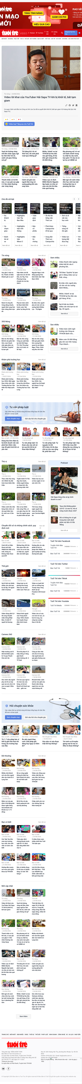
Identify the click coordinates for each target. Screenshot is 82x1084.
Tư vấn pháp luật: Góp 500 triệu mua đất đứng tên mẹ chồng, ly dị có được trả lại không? (71, 447)
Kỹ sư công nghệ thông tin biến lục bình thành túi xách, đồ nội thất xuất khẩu (23, 777)
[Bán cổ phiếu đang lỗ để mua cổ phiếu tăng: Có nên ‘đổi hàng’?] (23, 857)
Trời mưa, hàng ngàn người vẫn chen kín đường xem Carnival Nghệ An (38, 511)
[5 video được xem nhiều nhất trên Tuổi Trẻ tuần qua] (38, 829)
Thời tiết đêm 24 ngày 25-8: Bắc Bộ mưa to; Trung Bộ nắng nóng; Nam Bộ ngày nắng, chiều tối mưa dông (38, 908)
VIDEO (23, 33)
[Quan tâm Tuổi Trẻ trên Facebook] (8, 1068)
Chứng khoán (33, 208)
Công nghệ (61, 1034)
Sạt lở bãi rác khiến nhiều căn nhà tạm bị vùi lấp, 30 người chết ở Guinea (8, 587)
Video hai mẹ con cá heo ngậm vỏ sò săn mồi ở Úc (38, 481)
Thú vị (22, 38)
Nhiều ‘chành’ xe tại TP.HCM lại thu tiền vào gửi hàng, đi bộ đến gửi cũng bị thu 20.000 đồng (49, 155)
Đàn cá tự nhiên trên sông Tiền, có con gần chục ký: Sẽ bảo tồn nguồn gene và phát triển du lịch (23, 511)
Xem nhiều (54, 258)
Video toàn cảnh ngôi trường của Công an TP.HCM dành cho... (67, 331)
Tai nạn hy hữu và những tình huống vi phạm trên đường (6, 208)
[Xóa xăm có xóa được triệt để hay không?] (51, 730)
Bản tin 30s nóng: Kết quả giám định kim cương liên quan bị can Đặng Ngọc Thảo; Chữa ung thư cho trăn (38, 344)
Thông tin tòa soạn (7, 1061)
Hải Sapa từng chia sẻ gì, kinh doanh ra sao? (62, 498)
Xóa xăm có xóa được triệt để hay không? (50, 742)
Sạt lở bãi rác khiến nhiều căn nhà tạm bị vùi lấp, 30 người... (68, 306)
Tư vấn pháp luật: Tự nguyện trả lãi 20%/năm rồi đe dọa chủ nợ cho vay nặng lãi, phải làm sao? (50, 447)
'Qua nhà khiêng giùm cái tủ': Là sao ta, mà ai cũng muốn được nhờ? (68, 508)
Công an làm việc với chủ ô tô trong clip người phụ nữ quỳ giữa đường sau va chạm (38, 656)
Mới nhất (4, 38)
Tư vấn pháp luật (27, 438)
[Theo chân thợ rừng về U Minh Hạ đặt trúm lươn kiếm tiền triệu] (8, 468)
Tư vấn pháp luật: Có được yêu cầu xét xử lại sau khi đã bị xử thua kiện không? (30, 446)
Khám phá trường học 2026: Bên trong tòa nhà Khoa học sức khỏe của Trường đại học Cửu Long (23, 384)
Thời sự (31, 1034)
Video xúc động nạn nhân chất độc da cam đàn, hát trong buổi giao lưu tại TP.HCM (38, 777)
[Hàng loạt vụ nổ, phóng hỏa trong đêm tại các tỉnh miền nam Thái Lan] (23, 573)
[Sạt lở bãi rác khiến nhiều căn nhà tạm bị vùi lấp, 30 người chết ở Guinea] (53, 306)
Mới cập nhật (7, 886)
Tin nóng (10, 38)
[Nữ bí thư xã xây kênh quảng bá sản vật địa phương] (23, 791)
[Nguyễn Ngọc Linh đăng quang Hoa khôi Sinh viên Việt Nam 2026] (38, 262)
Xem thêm (23, 1016)
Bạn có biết (40, 38)
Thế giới (26, 38)
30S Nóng (64, 38)
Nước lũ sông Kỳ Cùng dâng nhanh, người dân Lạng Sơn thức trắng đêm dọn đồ (8, 307)
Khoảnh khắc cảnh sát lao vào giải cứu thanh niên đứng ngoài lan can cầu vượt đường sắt (38, 684)
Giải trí (53, 38)
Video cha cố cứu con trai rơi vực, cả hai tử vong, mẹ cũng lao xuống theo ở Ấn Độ (38, 618)
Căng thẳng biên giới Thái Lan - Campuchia (49, 208)
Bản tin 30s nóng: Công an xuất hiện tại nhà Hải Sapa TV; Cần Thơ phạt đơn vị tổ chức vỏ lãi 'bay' (23, 344)
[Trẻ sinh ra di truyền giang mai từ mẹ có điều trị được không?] (71, 730)
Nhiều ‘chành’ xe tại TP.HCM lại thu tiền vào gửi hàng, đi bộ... (68, 296)
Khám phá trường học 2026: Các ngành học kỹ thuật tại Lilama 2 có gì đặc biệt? (38, 383)
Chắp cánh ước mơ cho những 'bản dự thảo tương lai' (38, 803)
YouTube (40, 33)
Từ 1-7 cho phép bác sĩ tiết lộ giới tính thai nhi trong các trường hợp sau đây (10, 742)
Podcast (32, 33)
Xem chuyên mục (13, 419)
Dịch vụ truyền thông (47, 1059)
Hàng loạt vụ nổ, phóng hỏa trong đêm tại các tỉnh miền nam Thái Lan (23, 587)
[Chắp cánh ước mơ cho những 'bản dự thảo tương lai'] (38, 791)
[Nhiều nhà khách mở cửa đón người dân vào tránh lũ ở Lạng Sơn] (8, 763)
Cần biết (47, 33)
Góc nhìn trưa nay (73, 38)
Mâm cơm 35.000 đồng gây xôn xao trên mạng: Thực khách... (68, 341)
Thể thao (47, 38)
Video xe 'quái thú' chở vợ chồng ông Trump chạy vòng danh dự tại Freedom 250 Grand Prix (38, 589)
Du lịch (71, 1034)
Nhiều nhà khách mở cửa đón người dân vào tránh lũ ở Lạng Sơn (8, 776)
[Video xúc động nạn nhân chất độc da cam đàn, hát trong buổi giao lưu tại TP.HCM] (38, 763)
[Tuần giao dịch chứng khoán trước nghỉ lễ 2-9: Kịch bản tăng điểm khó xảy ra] (23, 829)
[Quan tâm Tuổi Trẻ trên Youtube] (3, 1068)
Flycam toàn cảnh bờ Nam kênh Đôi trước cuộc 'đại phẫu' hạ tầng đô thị (23, 306)
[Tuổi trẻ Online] (17, 1044)
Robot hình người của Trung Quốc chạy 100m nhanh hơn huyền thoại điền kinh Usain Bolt (23, 619)
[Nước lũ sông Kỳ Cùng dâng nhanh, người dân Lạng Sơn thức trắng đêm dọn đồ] (8, 292)
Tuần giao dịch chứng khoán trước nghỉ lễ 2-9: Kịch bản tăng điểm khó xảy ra (23, 843)
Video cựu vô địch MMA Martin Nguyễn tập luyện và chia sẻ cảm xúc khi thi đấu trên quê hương (50, 184)
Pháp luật (44, 1034)
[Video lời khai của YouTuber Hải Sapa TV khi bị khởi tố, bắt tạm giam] (41, 68)
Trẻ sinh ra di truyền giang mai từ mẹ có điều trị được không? (71, 743)
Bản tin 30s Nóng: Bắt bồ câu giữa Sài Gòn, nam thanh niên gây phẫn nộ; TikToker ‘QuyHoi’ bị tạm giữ (8, 344)
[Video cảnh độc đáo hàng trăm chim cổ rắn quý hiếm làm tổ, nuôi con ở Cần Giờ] (8, 496)
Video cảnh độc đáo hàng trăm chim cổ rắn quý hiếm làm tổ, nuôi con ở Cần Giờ (8, 511)
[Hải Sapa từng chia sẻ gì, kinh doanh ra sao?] (64, 480)
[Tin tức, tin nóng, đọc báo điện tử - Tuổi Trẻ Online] (10, 33)
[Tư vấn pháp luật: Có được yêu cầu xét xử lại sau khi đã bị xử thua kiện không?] (31, 431)
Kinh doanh (53, 1034)
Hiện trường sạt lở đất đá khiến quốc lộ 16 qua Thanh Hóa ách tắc (8, 655)
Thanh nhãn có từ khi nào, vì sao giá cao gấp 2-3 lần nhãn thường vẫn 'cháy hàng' (10, 183)
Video (26, 1034)
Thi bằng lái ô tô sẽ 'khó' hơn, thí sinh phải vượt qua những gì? (30, 153)
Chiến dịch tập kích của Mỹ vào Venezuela (65, 208)
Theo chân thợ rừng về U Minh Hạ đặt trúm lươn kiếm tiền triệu (8, 482)
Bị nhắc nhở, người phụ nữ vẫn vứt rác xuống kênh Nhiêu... (68, 285)
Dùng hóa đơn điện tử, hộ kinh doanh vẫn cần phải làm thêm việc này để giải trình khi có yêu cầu (10, 445)
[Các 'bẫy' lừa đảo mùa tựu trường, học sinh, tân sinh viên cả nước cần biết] (8, 829)
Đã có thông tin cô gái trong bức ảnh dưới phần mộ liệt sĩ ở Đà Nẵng (68, 521)
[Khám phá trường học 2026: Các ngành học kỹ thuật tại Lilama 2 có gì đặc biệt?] (38, 366)
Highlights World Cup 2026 (19, 208)
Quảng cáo (55, 33)
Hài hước (58, 38)
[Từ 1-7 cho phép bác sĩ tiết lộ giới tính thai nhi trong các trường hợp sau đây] (10, 730)
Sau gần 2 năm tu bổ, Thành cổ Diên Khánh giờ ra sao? (8, 275)
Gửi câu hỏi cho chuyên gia (35, 419)
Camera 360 (6, 205)
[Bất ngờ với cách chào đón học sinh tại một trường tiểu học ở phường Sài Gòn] (71, 170)
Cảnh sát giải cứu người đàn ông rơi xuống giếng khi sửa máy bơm (29, 183)
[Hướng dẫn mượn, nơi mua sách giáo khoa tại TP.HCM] (8, 857)
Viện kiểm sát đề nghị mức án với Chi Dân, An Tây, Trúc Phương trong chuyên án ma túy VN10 (23, 278)
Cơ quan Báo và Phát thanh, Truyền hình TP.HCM (16, 1063)
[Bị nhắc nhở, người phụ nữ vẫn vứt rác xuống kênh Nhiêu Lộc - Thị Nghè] (38, 292)
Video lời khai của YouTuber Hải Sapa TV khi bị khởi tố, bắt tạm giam (40, 99)
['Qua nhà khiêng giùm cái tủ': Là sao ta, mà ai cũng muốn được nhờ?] (54, 508)
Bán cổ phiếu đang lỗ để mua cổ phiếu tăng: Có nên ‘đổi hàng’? (23, 871)
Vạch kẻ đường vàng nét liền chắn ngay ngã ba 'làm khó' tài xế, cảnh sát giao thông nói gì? (10, 155)
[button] (74, 199)
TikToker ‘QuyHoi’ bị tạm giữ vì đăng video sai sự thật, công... (68, 274)
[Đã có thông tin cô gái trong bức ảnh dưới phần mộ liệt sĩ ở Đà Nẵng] (54, 520)
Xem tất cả (6, 245)
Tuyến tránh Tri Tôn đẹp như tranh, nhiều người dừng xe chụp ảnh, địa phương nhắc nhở (23, 483)
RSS (42, 1061)
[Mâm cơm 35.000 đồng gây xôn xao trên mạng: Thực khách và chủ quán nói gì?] (53, 341)
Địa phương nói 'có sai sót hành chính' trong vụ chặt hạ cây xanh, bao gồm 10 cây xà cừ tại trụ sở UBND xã (71, 155)
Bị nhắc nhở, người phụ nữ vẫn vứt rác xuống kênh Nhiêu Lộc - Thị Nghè (38, 306)
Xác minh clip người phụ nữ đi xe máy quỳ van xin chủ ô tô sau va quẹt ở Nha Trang (8, 684)
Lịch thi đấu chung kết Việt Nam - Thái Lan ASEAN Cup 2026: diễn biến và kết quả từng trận (38, 872)
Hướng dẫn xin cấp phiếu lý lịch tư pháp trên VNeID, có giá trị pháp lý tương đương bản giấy (38, 549)
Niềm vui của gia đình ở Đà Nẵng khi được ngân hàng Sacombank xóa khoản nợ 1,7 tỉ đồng (8, 806)
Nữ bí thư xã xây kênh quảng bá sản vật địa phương (23, 803)
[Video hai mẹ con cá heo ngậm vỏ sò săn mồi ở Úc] (38, 468)
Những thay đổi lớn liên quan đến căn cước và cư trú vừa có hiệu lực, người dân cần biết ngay (23, 549)
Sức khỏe (25, 737)
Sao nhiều (54, 325)
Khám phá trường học (11, 360)
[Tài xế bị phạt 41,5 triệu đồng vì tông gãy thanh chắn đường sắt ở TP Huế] (23, 641)
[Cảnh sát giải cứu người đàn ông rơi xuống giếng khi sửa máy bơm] (31, 170)
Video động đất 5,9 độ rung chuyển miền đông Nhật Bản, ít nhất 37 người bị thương (8, 618)
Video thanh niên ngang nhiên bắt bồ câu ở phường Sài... (68, 264)
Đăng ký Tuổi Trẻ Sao (70, 33)
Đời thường (33, 38)
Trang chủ (5, 1034)
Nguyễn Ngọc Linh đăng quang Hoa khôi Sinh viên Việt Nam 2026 (38, 276)
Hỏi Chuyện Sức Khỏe (49, 737)
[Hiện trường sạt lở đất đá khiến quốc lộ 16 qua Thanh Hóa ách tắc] (8, 641)
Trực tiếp (16, 38)
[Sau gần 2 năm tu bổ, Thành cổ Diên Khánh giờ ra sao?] (8, 262)
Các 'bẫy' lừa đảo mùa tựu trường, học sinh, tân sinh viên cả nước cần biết (7, 843)
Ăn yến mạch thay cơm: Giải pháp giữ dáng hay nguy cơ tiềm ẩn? (30, 742)
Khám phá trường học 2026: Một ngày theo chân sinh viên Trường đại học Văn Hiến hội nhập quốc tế (8, 384)
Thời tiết (34, 898)
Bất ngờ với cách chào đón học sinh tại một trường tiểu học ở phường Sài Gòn (71, 183)
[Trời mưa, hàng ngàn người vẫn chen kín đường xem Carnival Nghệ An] (38, 496)
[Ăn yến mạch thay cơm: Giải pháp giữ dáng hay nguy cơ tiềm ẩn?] (31, 730)
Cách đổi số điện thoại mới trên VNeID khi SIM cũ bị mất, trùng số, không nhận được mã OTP (8, 550)
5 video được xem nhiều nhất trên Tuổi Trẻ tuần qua (38, 841)
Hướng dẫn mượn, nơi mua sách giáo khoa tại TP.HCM (8, 870)
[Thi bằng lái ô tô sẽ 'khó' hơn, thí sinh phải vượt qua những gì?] (31, 142)
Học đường (66, 177)
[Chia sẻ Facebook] (69, 105)
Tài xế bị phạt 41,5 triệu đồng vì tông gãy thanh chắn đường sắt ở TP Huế (23, 656)
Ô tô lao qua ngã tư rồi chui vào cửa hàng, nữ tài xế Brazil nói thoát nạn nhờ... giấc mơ (23, 684)
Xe (67, 1034)
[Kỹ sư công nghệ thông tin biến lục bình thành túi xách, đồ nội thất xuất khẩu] (23, 763)
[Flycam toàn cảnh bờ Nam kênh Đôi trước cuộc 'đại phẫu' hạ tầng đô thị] (23, 292)
